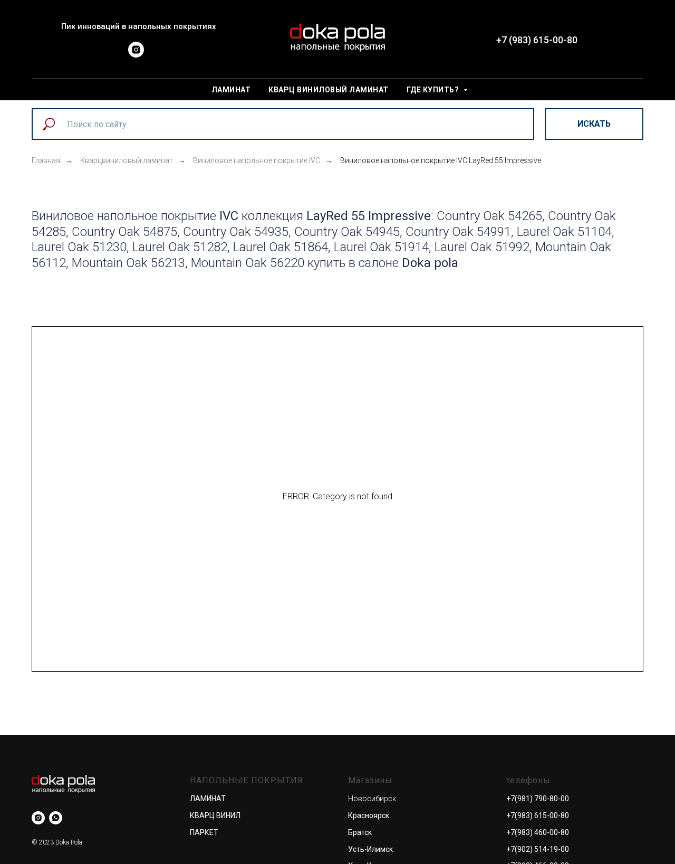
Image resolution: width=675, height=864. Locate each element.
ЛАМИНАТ (208, 798)
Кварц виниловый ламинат (328, 90)
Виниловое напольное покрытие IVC (256, 160)
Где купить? (434, 90)
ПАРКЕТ (204, 832)
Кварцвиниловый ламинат (126, 160)
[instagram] (136, 54)
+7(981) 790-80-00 (537, 798)
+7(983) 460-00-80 (537, 832)
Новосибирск (372, 798)
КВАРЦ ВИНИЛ (215, 815)
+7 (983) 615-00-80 (536, 39)
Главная (46, 160)
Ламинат (231, 90)
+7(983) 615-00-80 (537, 815)
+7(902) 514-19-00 (537, 849)
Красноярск (368, 815)
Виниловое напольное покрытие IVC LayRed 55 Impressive (440, 160)
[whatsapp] (55, 817)
